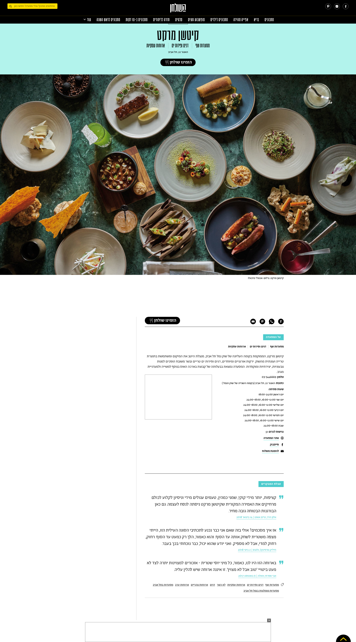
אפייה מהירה (240, 19)
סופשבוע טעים (196, 19)
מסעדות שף (202, 45)
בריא (256, 19)
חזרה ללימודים (161, 19)
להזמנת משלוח (270, 451)
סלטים (178, 19)
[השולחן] (178, 9)
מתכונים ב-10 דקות (137, 19)
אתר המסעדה (271, 438)
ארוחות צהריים (199, 585)
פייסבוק (274, 445)
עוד (89, 19)
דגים (212, 585)
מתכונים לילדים (219, 19)
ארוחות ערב (182, 585)
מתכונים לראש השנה (108, 19)
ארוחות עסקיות (155, 45)
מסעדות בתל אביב (163, 585)
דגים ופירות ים (180, 45)
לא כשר (221, 585)
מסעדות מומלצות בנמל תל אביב (261, 591)
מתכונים (269, 19)
